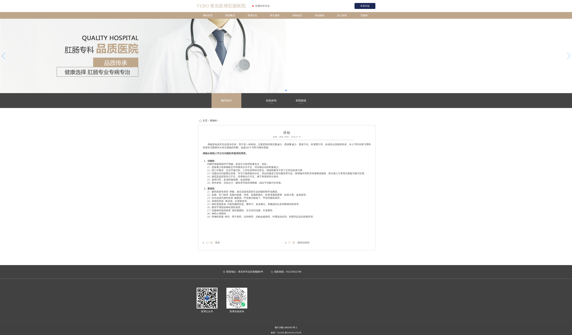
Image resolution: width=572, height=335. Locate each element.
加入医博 (342, 15)
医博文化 (252, 15)
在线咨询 (271, 100)
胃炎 (217, 242)
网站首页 (208, 15)
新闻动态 (297, 15)
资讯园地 (319, 15)
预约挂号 (226, 100)
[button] (286, 90)
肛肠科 (364, 15)
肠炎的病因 (303, 242)
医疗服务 (275, 15)
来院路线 (301, 100)
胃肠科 (213, 120)
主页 (205, 120)
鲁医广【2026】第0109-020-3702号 (286, 333)
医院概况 (230, 15)
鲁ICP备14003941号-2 (286, 327)
